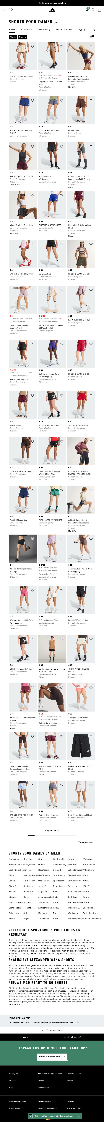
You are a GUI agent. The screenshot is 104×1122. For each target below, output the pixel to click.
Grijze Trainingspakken (31, 919)
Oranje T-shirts (57, 870)
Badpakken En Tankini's (14, 859)
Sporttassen (58, 881)
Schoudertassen (75, 870)
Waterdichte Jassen (73, 908)
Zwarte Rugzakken (88, 902)
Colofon (41, 1081)
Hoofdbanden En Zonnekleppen (45, 875)
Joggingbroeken (46, 897)
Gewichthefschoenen (33, 875)
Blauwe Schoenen (13, 897)
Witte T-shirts (86, 886)
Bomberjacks (15, 908)
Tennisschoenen (75, 892)
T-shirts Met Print (29, 908)
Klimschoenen (45, 908)
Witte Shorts (88, 870)
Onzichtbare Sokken (44, 881)
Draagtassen (29, 865)
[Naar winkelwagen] (99, 10)
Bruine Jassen (12, 919)
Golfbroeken (29, 881)
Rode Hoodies (57, 892)
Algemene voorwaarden (48, 1108)
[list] (52, 30)
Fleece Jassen (26, 870)
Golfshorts (28, 892)
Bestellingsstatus (74, 1074)
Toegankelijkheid (74, 1108)
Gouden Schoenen (28, 902)
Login (25, 1037)
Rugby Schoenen (72, 859)
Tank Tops (72, 897)
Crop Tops (28, 859)
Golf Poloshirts (28, 897)
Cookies (70, 1101)
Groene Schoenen (43, 865)
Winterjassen (89, 859)
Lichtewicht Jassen (58, 859)
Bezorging (13, 1074)
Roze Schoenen (57, 913)
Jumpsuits (43, 902)
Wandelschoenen (76, 902)
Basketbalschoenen (18, 870)
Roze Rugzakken (58, 908)
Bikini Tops (14, 886)
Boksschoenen (16, 902)
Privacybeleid (14, 1108)
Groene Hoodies (42, 859)
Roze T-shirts (56, 919)
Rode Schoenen (57, 897)
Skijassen (42, 892)
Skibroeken (14, 913)
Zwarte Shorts (86, 897)
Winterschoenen (75, 919)
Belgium (56, 1118)
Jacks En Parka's (42, 886)
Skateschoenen (75, 875)
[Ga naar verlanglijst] (11, 10)
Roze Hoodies (57, 902)
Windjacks (73, 913)
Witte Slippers (87, 881)
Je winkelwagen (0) (72, 1037)
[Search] (93, 10)
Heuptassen (44, 870)
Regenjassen (59, 886)
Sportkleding (59, 875)
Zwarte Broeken (87, 892)
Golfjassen (28, 886)
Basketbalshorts (16, 865)
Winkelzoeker (43, 1088)
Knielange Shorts (43, 913)
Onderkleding (59, 865)
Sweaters (72, 886)
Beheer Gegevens (45, 1101)
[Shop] (52, 11)
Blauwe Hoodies (12, 892)
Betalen (70, 1081)
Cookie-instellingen (17, 1101)
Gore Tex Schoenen (72, 865)
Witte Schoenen (87, 875)
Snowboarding (75, 881)
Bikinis (12, 881)
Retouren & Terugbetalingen (50, 1074)
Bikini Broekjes (13, 875)
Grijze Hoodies (27, 913)
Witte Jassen (89, 865)
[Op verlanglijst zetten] (32, 47)
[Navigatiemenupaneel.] (4, 10)
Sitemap (12, 1081)
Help (11, 1088)
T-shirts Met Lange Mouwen (44, 919)
